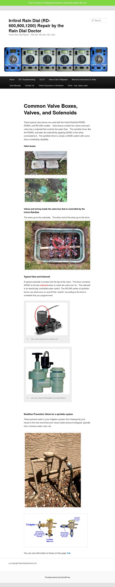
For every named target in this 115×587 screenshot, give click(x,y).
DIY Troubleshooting (27, 79)
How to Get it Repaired (58, 79)
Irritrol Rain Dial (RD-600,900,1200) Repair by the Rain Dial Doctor (36, 25)
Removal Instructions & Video (84, 79)
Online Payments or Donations (51, 85)
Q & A (42, 79)
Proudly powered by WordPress (57, 577)
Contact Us (29, 85)
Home (12, 79)
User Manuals (15, 85)
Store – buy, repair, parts (78, 85)
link (69, 553)
